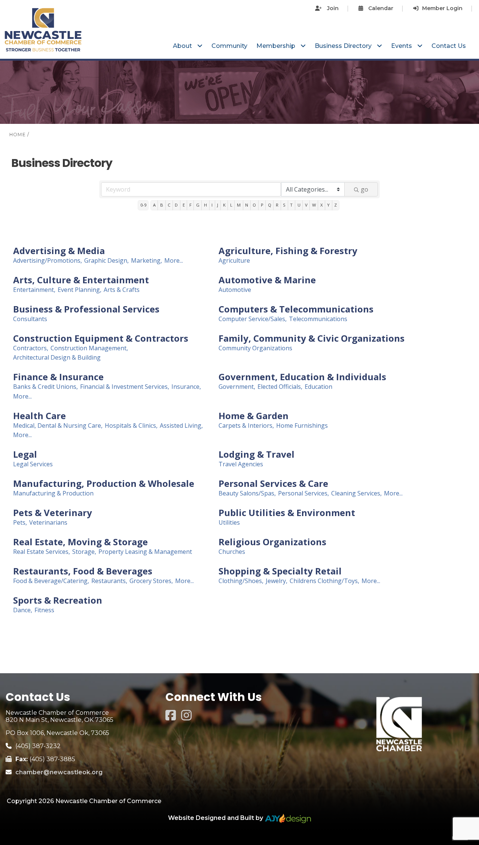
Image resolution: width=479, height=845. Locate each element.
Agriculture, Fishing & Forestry (288, 251)
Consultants (30, 319)
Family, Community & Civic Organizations (312, 338)
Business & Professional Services (86, 309)
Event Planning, (79, 290)
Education (318, 387)
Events (402, 45)
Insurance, (186, 387)
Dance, (22, 610)
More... (173, 261)
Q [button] (269, 205)
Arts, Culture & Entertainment (81, 280)
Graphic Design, (106, 261)
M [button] (239, 205)
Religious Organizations (272, 542)
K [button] (224, 205)
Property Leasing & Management (145, 552)
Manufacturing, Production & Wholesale (103, 483)
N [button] (246, 205)
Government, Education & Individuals (302, 377)
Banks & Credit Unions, (45, 387)
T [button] (291, 205)
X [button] (321, 205)
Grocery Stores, (151, 581)
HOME (17, 134)
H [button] (205, 205)
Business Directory (344, 45)
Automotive (235, 290)
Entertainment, (34, 290)
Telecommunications (318, 319)
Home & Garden (254, 416)
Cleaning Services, (356, 493)
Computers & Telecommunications (296, 309)
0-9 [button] (143, 205)
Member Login (442, 8)
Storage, (84, 552)
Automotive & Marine (267, 280)
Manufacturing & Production (53, 493)
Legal (25, 454)
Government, (237, 387)
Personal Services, (303, 493)
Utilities (229, 523)
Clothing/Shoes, (241, 581)
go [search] (364, 189)
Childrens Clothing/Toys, (324, 581)
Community (229, 45)
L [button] (231, 205)
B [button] (161, 205)
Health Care (39, 416)
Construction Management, (89, 348)
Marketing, (146, 261)
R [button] (277, 205)
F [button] (190, 205)
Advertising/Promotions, (47, 261)
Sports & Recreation (57, 600)
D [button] (176, 205)
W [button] (314, 205)
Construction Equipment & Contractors (100, 338)
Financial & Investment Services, (124, 387)
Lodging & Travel (257, 454)
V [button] (306, 205)
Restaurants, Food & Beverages (82, 571)
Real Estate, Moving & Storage (80, 542)
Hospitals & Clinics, (131, 426)
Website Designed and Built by (216, 817)
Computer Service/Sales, (253, 319)
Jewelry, (276, 581)
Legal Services (33, 464)
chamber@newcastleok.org (59, 772)
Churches (232, 552)
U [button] (299, 205)
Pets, (20, 523)
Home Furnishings (302, 426)
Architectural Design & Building (57, 358)
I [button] (212, 205)
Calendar (380, 8)
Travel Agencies (241, 464)
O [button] (254, 205)
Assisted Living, (181, 426)
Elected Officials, (279, 387)
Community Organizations (255, 348)
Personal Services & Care (273, 483)
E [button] (184, 205)
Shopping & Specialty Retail (280, 571)
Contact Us (448, 45)
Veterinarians (48, 523)
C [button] (169, 205)
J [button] (217, 205)
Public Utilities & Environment (287, 513)
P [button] (262, 205)
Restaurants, (109, 581)
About (183, 45)
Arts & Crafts (122, 290)
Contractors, (30, 348)
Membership (276, 45)
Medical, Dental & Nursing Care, (58, 426)
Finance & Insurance (58, 377)
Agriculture (234, 261)
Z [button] (335, 205)
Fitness (44, 610)
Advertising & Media (59, 251)
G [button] (197, 205)
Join (332, 8)
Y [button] (328, 205)
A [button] (154, 205)
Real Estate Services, (41, 552)
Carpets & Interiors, (246, 426)
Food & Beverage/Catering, (51, 581)
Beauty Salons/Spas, (247, 493)
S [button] (284, 205)
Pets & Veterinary (52, 513)
